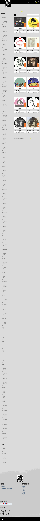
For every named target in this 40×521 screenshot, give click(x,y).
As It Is (4, 142)
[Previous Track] (15, 32)
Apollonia (4, 128)
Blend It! (4, 54)
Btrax (4, 58)
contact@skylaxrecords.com (7, 488)
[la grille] (15, 15)
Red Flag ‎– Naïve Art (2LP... (31, 50)
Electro (4, 453)
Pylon (4, 82)
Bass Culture (5, 44)
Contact (2, 484)
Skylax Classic (5, 373)
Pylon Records (5, 326)
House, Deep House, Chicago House (5, 457)
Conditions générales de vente (23, 493)
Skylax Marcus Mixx (5, 91)
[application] (20, 32)
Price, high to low (33, 14)
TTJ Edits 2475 (30, 110)
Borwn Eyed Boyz (5, 262)
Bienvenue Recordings (5, 249)
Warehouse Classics (5, 433)
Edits (4, 452)
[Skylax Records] (20, 478)
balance (4, 170)
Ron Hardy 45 (16, 110)
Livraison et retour (23, 487)
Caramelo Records (5, 62)
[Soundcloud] (3, 511)
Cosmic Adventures (5, 285)
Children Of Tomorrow (5, 276)
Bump (4, 59)
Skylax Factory (5, 90)
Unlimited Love (5, 405)
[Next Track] (19, 32)
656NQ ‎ (4, 17)
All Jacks (4, 119)
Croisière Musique (5, 73)
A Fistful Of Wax (5, 22)
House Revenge (5, 303)
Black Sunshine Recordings (5, 53)
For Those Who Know (5, 76)
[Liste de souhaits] (25, 26)
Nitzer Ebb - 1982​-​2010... (17, 30)
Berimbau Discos (5, 49)
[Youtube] (9, 514)
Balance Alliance (5, 40)
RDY (4, 327)
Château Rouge (5, 280)
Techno (4, 462)
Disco (4, 448)
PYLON (4, 318)
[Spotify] (6, 514)
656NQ (4, 111)
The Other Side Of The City (5, 99)
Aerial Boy (5, 21)
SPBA (4, 95)
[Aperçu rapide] (25, 24)
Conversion (5, 67)
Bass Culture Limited (5, 45)
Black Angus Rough (5, 253)
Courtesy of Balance (5, 72)
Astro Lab (5, 31)
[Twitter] (3, 514)
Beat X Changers (5, 235)
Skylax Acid (5, 85)
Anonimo (4, 26)
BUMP (4, 267)
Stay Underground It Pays (5, 382)
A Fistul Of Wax (5, 116)
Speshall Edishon (5, 96)
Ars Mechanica (5, 30)
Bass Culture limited (5, 230)
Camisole (4, 268)
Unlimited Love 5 (30, 130)
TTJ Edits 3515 (16, 90)
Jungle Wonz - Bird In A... (31, 30)
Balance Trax (5, 179)
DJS (4, 294)
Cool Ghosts (5, 68)
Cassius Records (5, 63)
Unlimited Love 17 (30, 70)
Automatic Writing (5, 151)
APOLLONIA (5, 129)
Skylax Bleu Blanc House (5, 86)
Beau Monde (5, 245)
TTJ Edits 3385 (30, 90)
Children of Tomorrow (5, 272)
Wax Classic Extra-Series (5, 105)
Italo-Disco (5, 458)
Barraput (4, 180)
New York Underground (5, 81)
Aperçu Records (5, 125)
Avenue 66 (5, 35)
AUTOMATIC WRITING (5, 152)
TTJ (4, 100)
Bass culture (5, 188)
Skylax (4, 368)
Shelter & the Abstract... (16, 50)
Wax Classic (5, 104)
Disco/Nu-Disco (5, 449)
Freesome (4, 77)
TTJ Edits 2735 (16, 70)
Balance (4, 39)
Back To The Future (5, 36)
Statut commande (23, 490)
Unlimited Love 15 (17, 130)
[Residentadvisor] (9, 511)
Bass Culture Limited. (5, 234)
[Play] (17, 32)
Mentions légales (23, 498)
